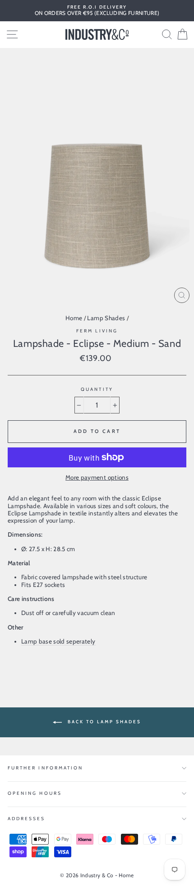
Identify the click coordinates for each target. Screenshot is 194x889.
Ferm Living (97, 331)
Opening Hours (35, 793)
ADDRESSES (27, 819)
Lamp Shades (106, 318)
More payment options (97, 477)
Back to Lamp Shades (103, 722)
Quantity (97, 389)
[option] (97, 11)
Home (73, 318)
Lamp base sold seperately (58, 641)
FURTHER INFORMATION (45, 768)
